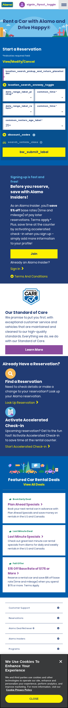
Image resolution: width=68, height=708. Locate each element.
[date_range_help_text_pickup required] (18, 95)
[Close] (61, 661)
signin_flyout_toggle (41, 4)
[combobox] (34, 75)
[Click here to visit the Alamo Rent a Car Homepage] (6, 4)
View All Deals (34, 484)
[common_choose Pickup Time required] (49, 95)
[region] (34, 681)
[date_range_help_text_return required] (18, 109)
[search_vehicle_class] (41, 143)
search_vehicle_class (23, 142)
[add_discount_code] (4, 134)
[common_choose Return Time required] (49, 109)
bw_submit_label (34, 152)
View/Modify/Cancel (19, 62)
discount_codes (19, 134)
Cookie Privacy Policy (19, 689)
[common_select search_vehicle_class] (4, 142)
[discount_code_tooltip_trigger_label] (34, 135)
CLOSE (34, 698)
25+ (8, 125)
